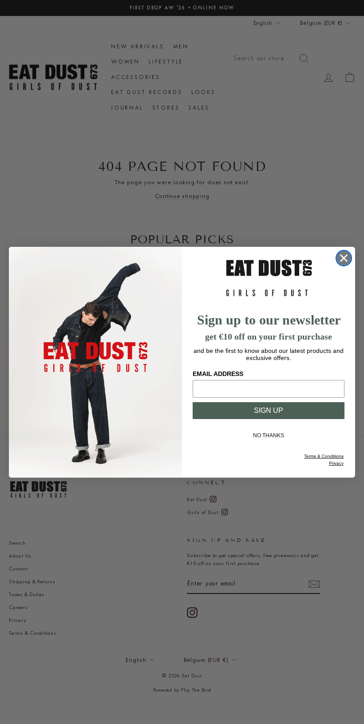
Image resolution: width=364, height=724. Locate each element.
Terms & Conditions (324, 456)
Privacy (336, 463)
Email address (218, 373)
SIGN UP (268, 410)
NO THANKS (268, 435)
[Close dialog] (344, 258)
